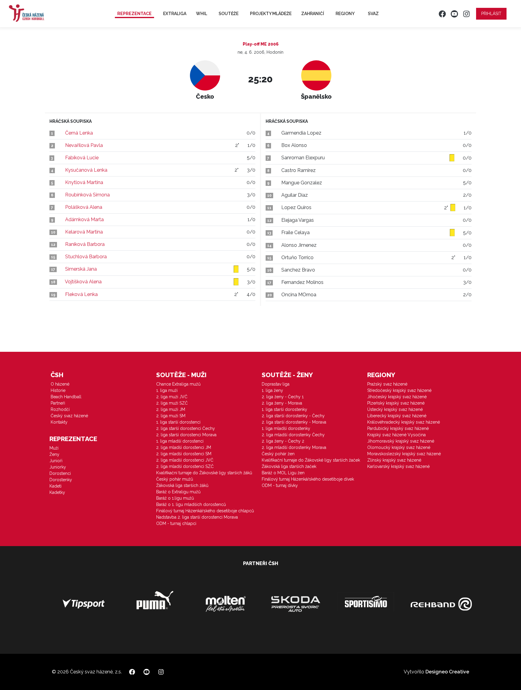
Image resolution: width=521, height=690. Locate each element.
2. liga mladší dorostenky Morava (294, 447)
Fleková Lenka (81, 294)
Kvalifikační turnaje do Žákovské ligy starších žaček (311, 460)
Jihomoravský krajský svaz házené (400, 441)
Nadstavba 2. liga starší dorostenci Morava (197, 517)
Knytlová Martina (84, 182)
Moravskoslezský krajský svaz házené (404, 453)
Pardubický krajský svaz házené (398, 428)
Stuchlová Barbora (86, 256)
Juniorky (57, 467)
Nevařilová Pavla (84, 145)
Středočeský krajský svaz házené (399, 390)
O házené (60, 384)
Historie (58, 390)
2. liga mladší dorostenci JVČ (184, 460)
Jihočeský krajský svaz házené (397, 396)
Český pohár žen (278, 453)
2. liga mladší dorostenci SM (183, 453)
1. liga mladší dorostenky (286, 428)
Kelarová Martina (84, 232)
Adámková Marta (84, 219)
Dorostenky (60, 479)
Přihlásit (491, 13)
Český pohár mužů (174, 479)
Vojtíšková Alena (83, 282)
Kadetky (57, 492)
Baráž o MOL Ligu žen (283, 472)
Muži (53, 448)
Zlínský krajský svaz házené (394, 460)
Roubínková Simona (87, 195)
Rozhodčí (60, 409)
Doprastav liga (275, 384)
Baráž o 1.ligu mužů (175, 498)
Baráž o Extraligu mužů (178, 491)
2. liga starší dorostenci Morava (186, 434)
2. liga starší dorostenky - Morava (294, 422)
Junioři (55, 460)
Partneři (58, 403)
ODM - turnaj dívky (280, 485)
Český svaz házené (69, 415)
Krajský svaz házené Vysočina (396, 434)
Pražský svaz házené (387, 384)
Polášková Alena (83, 207)
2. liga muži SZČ (172, 403)
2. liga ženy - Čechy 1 (283, 396)
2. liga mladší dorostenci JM (183, 447)
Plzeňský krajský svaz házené (396, 403)
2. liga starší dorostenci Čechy (185, 428)
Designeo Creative (447, 672)
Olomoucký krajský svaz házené (398, 447)
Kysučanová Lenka (86, 170)
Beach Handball (66, 396)
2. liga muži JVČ (172, 396)
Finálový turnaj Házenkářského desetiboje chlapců (205, 510)
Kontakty (59, 422)
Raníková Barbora (85, 244)
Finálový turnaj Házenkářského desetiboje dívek (308, 479)
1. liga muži (167, 390)
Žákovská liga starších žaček (289, 466)
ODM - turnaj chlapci (176, 523)
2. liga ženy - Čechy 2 (283, 441)
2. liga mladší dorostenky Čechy (293, 434)
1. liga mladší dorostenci (180, 441)
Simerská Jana (81, 269)
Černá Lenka (79, 133)
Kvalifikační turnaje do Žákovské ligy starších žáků (204, 472)
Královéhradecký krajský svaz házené (403, 422)
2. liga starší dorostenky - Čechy (293, 415)
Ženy (54, 454)
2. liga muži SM (170, 415)
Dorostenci (60, 473)
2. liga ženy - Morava (282, 403)
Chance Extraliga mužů (178, 384)
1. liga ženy (272, 390)
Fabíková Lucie (82, 158)
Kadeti (55, 486)
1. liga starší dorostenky (284, 409)
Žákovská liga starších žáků (182, 485)
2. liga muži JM (170, 409)
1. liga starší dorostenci (178, 422)
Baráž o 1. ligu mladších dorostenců (191, 504)
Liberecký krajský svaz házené (396, 415)
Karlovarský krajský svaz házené (398, 466)
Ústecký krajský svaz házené (395, 409)
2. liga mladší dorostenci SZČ (185, 466)
